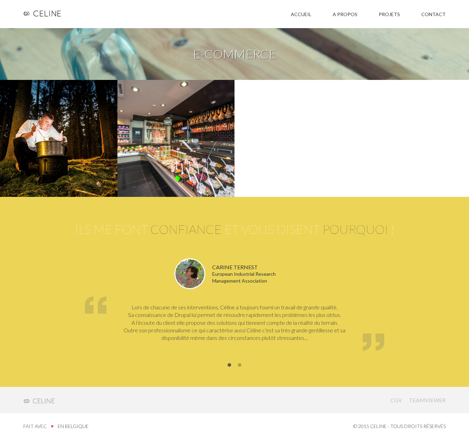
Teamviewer (427, 400)
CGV (396, 400)
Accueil (301, 14)
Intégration (87, 119)
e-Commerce (56, 119)
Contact (433, 14)
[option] (234, 305)
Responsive (35, 125)
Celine (39, 399)
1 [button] (229, 365)
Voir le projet (39, 158)
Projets (389, 14)
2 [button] (239, 365)
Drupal (30, 119)
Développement (70, 125)
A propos (345, 14)
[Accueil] (44, 14)
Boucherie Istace (167, 141)
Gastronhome (43, 141)
